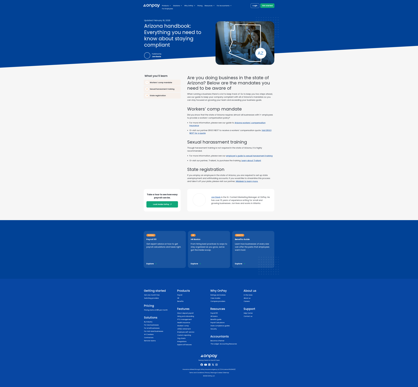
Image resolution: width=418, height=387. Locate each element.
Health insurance (183, 322)
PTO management (184, 319)
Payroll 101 (151, 239)
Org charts (181, 338)
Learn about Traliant (251, 160)
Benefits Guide (242, 239)
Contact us (248, 316)
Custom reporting (184, 335)
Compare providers (218, 301)
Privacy (207, 373)
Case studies (215, 298)
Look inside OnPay (161, 204)
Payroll (179, 295)
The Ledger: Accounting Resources (224, 344)
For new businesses (151, 325)
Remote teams (150, 341)
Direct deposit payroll (185, 313)
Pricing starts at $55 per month (156, 310)
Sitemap (226, 373)
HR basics (214, 316)
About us (247, 298)
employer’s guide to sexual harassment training (249, 155)
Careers (247, 301)
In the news (248, 295)
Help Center (248, 313)
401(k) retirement (184, 329)
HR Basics (195, 239)
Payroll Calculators (218, 322)
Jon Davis (216, 197)
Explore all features (184, 345)
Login (255, 5)
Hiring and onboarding (185, 316)
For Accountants (223, 6)
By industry (148, 322)
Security (214, 329)
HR (178, 298)
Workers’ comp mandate (161, 82)
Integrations (181, 341)
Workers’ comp (183, 326)
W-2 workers (149, 334)
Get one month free (152, 295)
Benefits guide (216, 319)
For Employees (167, 9)
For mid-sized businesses (153, 331)
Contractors (148, 337)
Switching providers (151, 298)
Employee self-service (185, 332)
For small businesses (152, 328)
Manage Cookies (216, 373)
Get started (267, 5)
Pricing (199, 6)
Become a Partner (217, 341)
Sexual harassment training (162, 89)
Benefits (180, 301)
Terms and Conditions (196, 373)
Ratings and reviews (218, 295)
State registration (158, 95)
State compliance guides (220, 326)
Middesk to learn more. (247, 181)
